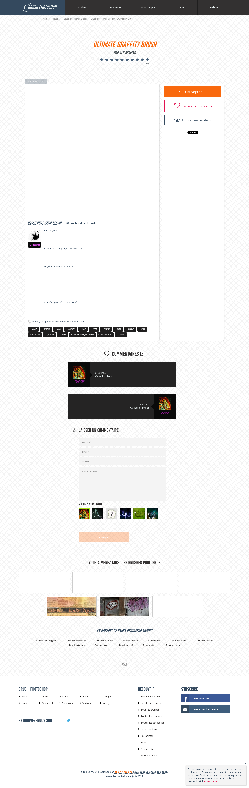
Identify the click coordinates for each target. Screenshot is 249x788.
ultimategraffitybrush (84, 334)
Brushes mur (154, 640)
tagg (95, 328)
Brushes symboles (76, 640)
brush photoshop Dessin (44, 223)
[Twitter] (68, 720)
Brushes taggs (77, 645)
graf (59, 328)
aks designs (106, 334)
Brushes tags (173, 645)
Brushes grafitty (104, 640)
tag (84, 328)
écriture (71, 328)
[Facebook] (58, 720)
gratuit (131, 328)
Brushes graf (126, 645)
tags (119, 328)
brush (63, 334)
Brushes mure (130, 640)
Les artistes (115, 7)
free (143, 328)
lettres (107, 328)
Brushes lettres (205, 640)
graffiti (47, 328)
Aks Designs (34, 244)
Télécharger (194, 92)
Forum (181, 7)
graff (34, 328)
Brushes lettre (179, 640)
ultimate (36, 334)
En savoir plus (210, 781)
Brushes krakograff (46, 640)
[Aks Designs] (35, 235)
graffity (50, 334)
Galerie (214, 7)
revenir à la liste (37, 81)
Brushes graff (102, 645)
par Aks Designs (124, 53)
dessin (122, 334)
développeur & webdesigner (140, 771)
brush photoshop (42, 7)
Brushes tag (149, 645)
